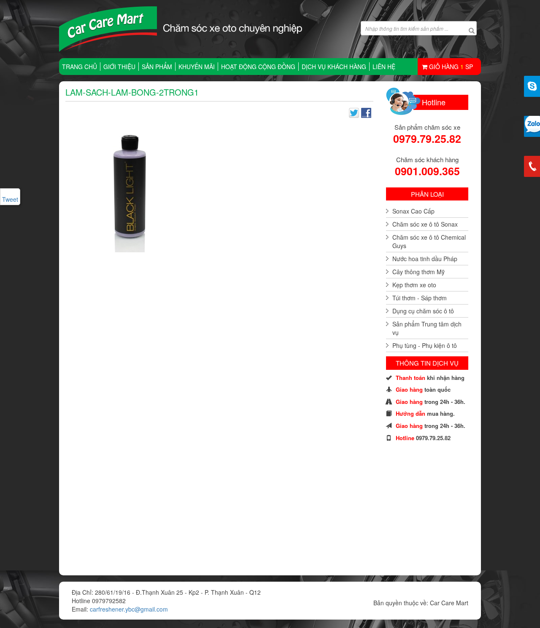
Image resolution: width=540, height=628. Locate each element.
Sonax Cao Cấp (413, 211)
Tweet (10, 199)
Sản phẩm (157, 66)
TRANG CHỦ (79, 66)
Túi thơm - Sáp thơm (419, 298)
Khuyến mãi (196, 66)
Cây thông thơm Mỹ (418, 271)
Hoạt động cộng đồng (258, 66)
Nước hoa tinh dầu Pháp (424, 258)
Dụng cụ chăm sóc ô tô (423, 311)
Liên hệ (384, 66)
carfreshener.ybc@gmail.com (129, 609)
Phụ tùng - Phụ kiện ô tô (424, 345)
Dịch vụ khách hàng (334, 66)
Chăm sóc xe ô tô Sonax (425, 224)
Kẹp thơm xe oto (414, 285)
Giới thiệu (119, 66)
